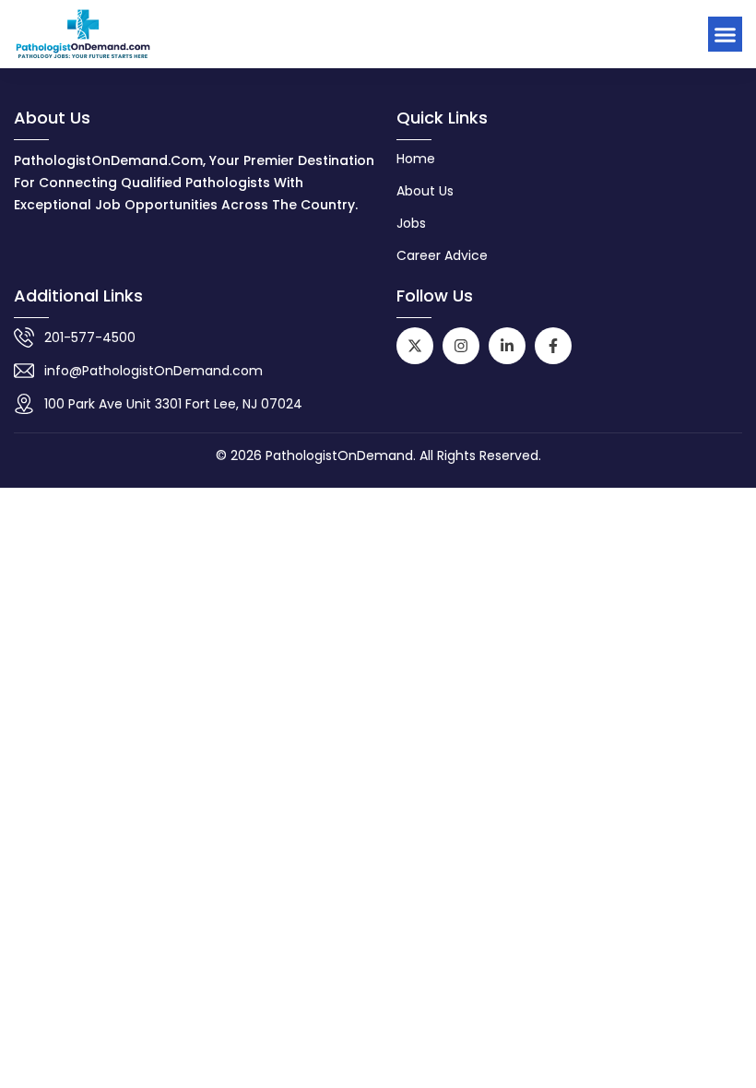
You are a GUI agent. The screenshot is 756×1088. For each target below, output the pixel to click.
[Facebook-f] (553, 345)
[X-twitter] (414, 345)
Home (415, 158)
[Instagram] (461, 345)
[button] (725, 34)
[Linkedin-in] (507, 345)
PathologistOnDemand (339, 455)
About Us (425, 191)
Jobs (411, 223)
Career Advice (442, 255)
